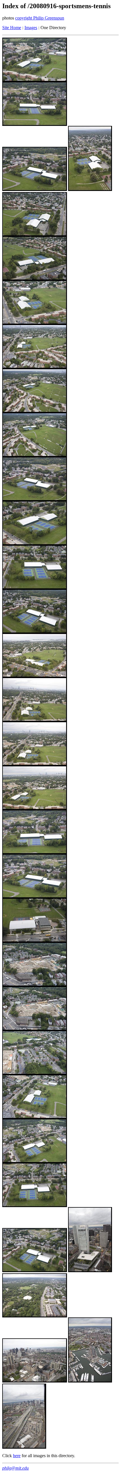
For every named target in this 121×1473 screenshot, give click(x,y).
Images (30, 27)
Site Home (11, 27)
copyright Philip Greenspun (39, 18)
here (17, 1455)
